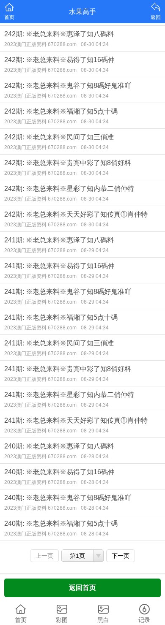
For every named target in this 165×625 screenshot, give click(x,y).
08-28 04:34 (95, 456)
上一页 (44, 555)
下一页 (120, 555)
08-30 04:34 (95, 44)
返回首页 (82, 587)
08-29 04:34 (95, 250)
